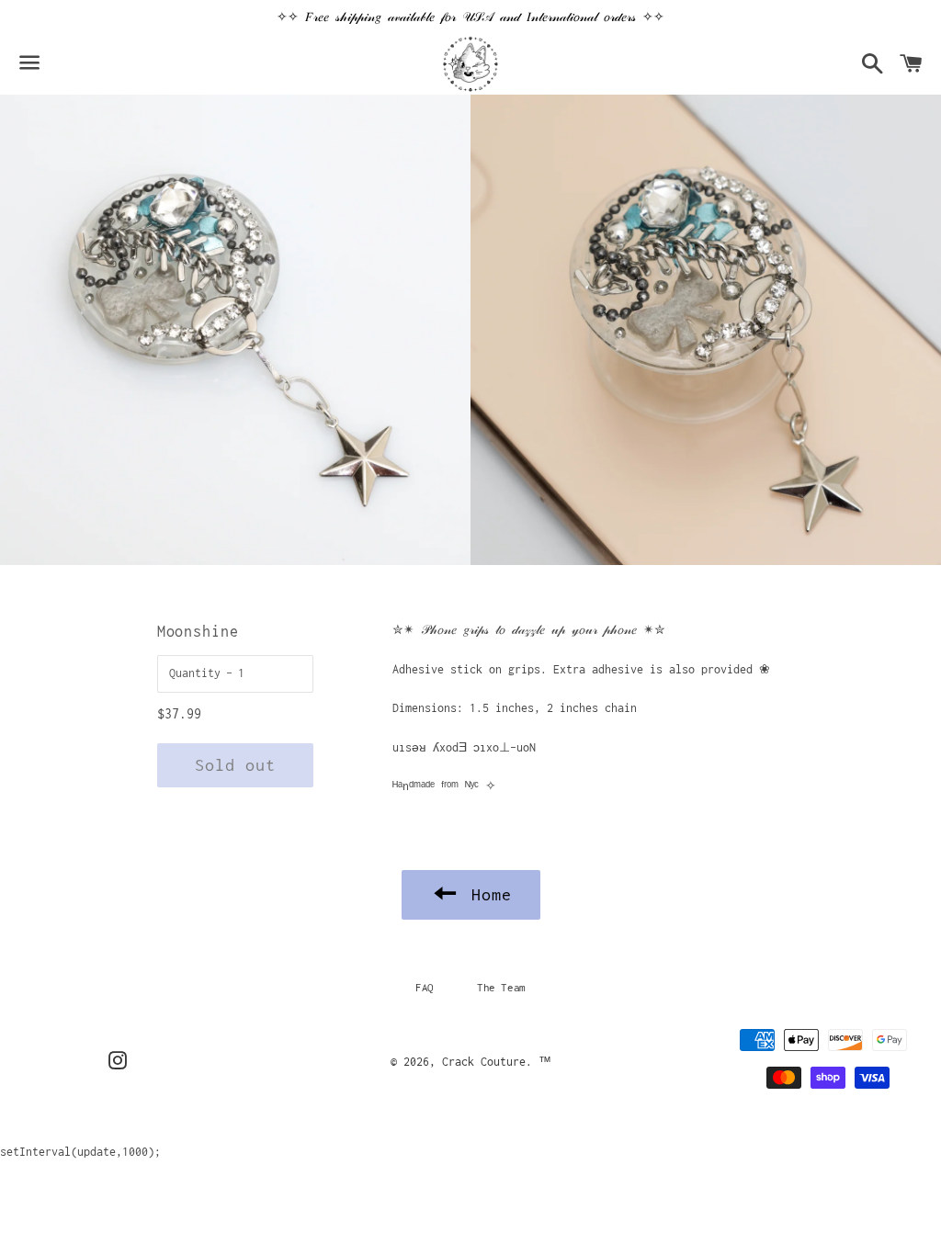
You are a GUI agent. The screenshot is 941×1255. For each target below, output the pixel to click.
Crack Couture (484, 1061)
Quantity (195, 673)
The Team (501, 987)
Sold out (235, 764)
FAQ (424, 987)
